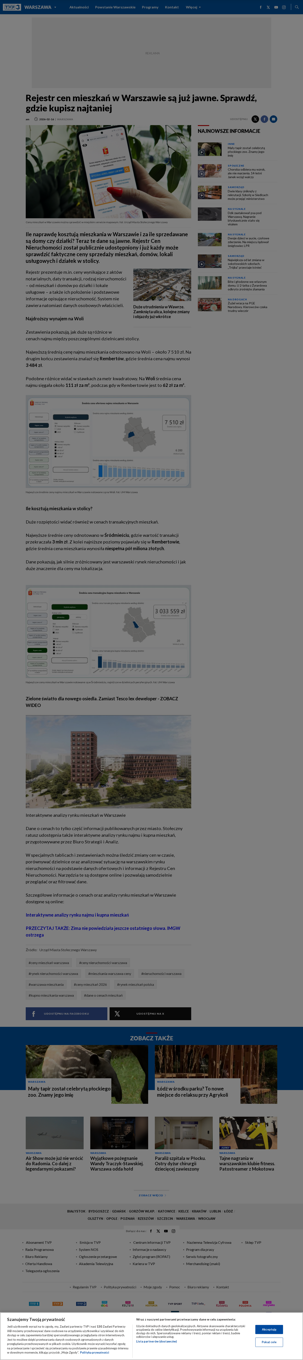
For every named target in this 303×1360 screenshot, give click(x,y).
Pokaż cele (269, 1342)
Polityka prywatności (94, 1352)
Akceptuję (269, 1329)
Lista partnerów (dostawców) (156, 1341)
